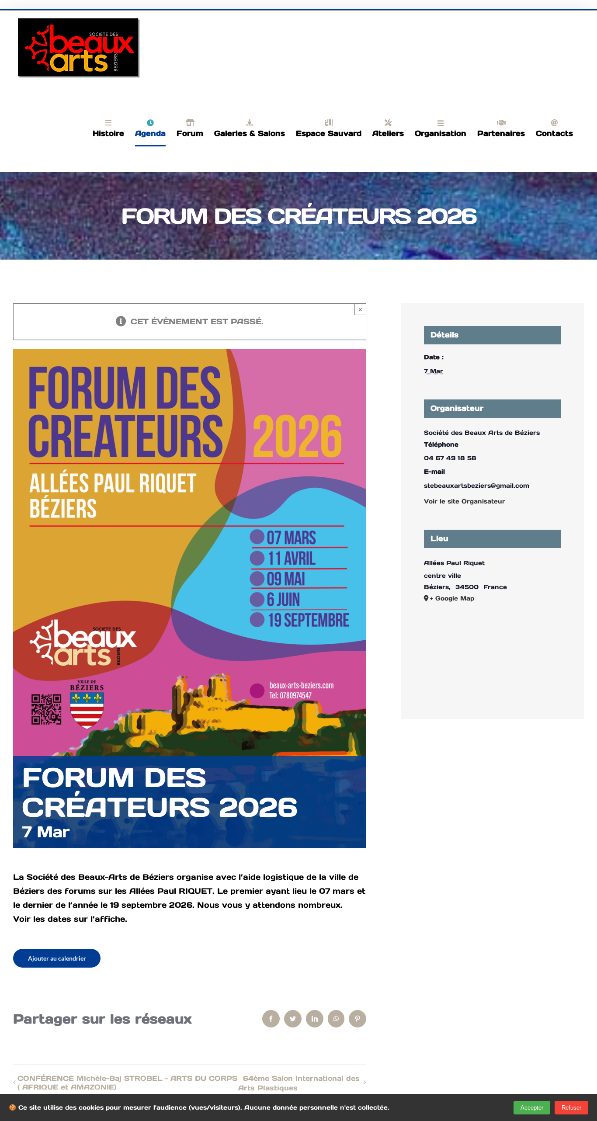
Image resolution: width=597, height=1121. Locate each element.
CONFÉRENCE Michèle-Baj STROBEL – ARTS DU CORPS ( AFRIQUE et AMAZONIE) (127, 1082)
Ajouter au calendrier (57, 958)
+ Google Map (452, 598)
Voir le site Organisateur (464, 501)
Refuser (571, 1107)
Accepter (532, 1107)
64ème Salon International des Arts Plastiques (299, 1083)
